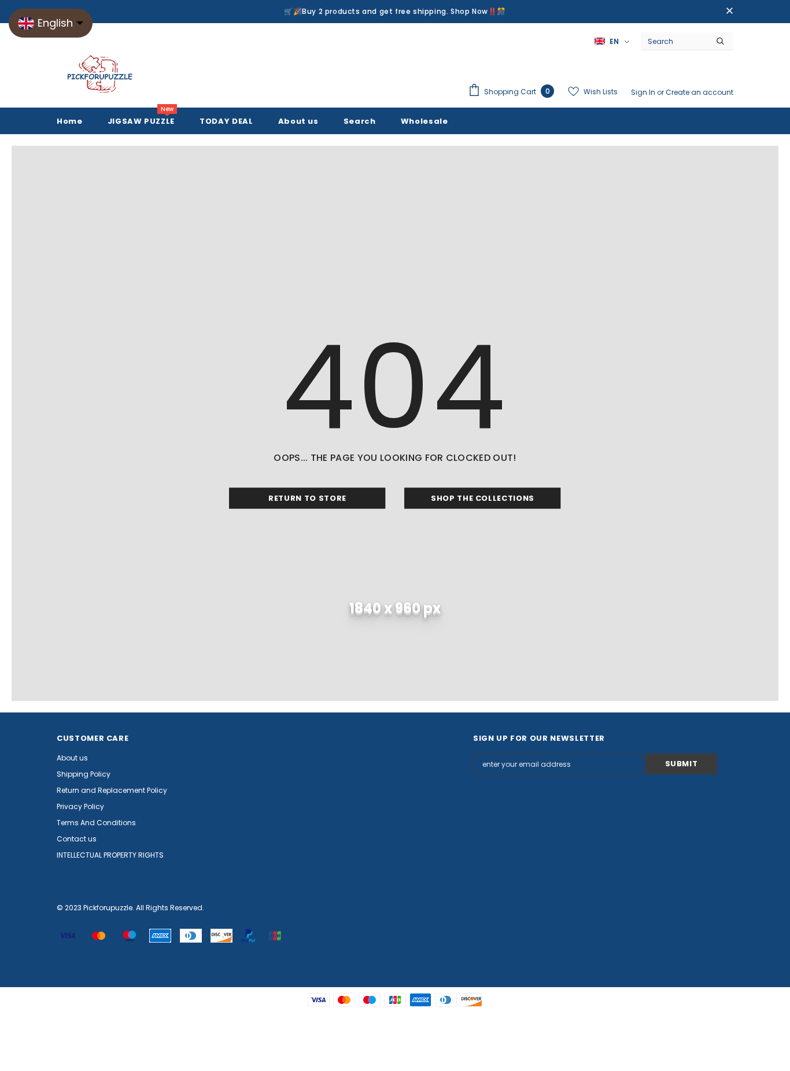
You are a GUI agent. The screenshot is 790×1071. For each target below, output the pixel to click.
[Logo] (100, 74)
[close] (729, 11)
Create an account (699, 92)
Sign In (644, 92)
